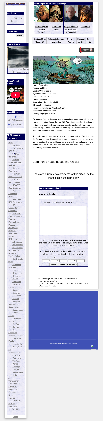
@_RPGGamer (16, 125)
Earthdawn (12, 406)
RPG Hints (12, 239)
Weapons (16, 301)
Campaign (16, 270)
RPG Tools (12, 151)
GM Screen (17, 324)
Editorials (16, 145)
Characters (17, 273)
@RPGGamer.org (15, 120)
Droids (15, 279)
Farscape (12, 392)
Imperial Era (17, 344)
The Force (16, 296)
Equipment (16, 281)
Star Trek (12, 398)
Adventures (17, 242)
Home (10, 142)
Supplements (17, 310)
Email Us (16, 409)
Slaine (10, 395)
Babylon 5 (12, 389)
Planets (15, 364)
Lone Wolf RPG (14, 401)
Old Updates (17, 148)
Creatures (16, 276)
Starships (16, 293)
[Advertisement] (63, 314)
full (15, 157)
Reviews (12, 230)
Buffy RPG (12, 386)
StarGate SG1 (14, 384)
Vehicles (15, 298)
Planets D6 (39, 42)
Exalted (11, 403)
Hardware (16, 327)
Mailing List (13, 227)
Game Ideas (17, 247)
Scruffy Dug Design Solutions (68, 343)
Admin (15, 416)
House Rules (17, 244)
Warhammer (13, 381)
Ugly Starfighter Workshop (12, 194)
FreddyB (52, 286)
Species (15, 290)
